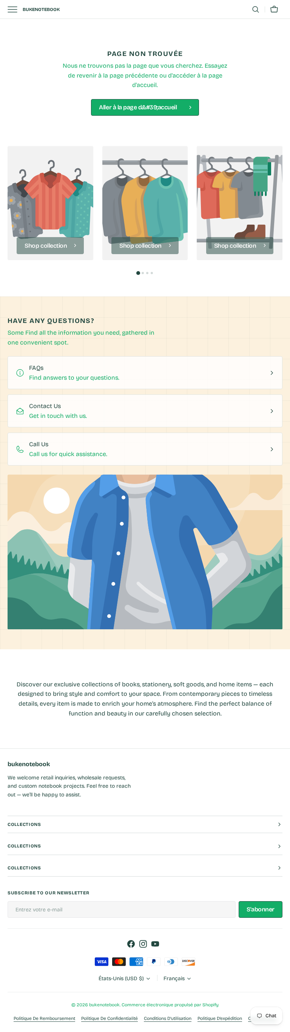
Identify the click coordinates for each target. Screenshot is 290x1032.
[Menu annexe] (15, 9)
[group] (50, 203)
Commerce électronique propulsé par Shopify (170, 1004)
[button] (255, 9)
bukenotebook (104, 1004)
